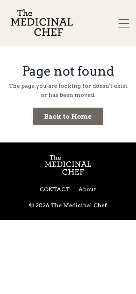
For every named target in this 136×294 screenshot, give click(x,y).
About (87, 189)
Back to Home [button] (68, 116)
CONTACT (55, 189)
